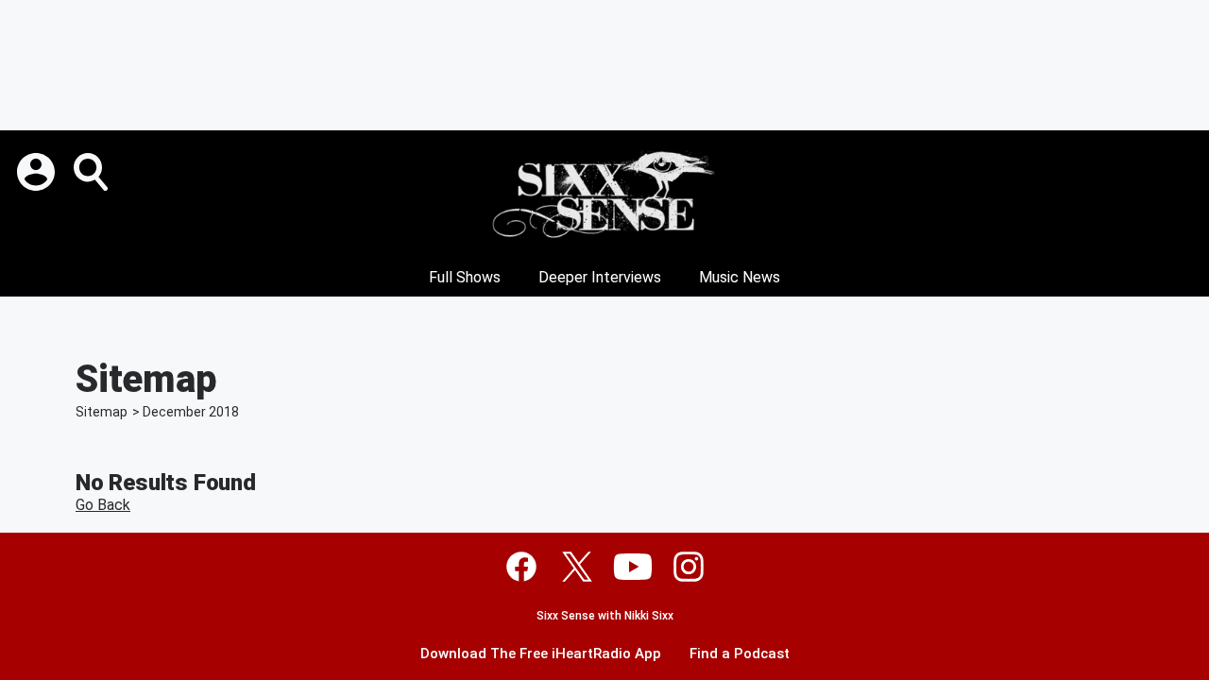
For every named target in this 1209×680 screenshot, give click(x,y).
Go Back (103, 505)
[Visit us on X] (577, 566)
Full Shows (465, 277)
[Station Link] (604, 194)
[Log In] (38, 172)
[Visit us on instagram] (688, 566)
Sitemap (102, 411)
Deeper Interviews (599, 277)
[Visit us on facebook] (521, 566)
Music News (739, 277)
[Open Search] (92, 172)
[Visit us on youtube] (633, 566)
